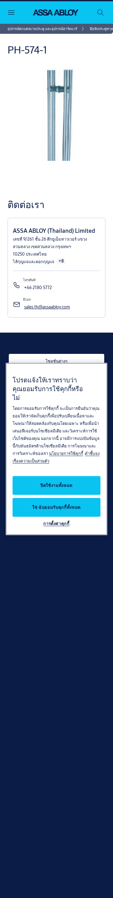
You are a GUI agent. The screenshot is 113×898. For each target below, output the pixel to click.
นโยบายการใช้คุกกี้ (66, 453)
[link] (47, 29)
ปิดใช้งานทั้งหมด (56, 485)
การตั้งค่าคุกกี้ (56, 523)
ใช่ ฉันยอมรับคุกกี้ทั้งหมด (56, 507)
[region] (56, 449)
